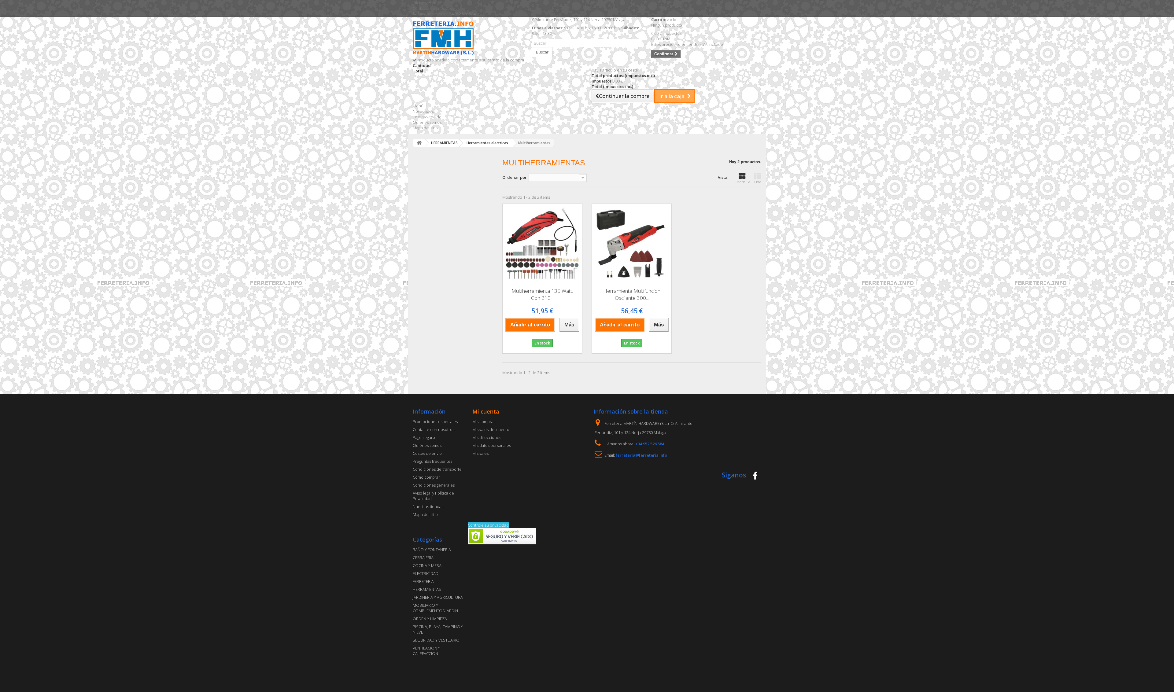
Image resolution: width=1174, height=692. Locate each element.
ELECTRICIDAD (425, 573)
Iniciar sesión (425, 3)
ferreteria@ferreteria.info (641, 455)
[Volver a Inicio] (419, 143)
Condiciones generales (434, 485)
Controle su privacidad (488, 525)
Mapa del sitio (425, 128)
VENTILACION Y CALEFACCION (426, 650)
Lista (757, 181)
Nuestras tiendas (428, 506)
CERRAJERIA (423, 557)
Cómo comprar (426, 477)
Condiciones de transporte (437, 469)
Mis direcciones (486, 437)
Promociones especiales (435, 421)
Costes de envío (427, 453)
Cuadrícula (742, 181)
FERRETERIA (423, 581)
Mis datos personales (491, 445)
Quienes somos (427, 122)
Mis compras (483, 421)
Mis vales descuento (490, 429)
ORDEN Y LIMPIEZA (430, 618)
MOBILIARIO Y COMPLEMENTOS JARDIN (435, 607)
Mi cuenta (485, 411)
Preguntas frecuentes (432, 461)
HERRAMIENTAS (427, 589)
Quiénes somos (427, 445)
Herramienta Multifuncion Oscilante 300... (631, 294)
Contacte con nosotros (433, 8)
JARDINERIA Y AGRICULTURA (438, 597)
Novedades (423, 111)
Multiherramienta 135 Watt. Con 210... (542, 294)
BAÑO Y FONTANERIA (432, 549)
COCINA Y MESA (427, 565)
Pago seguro (424, 437)
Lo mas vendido (427, 117)
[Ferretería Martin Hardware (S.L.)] (468, 39)
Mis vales (480, 453)
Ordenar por (514, 177)
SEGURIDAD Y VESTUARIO (436, 640)
